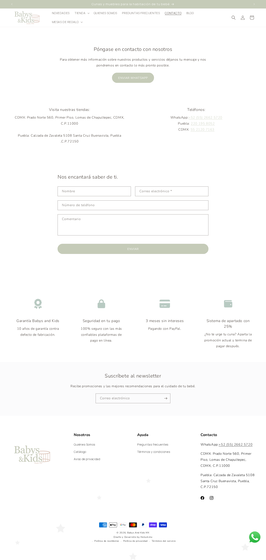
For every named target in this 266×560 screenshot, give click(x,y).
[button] (81, 13)
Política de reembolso (106, 541)
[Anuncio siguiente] (254, 4)
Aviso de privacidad (87, 459)
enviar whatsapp (133, 78)
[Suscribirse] (165, 398)
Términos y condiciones (153, 452)
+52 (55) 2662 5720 (205, 117)
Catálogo (80, 452)
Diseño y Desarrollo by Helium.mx (132, 537)
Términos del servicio (164, 541)
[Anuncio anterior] (11, 4)
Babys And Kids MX (138, 532)
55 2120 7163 (202, 129)
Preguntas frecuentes (152, 444)
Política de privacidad (135, 541)
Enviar (133, 249)
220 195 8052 (203, 123)
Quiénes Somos (84, 444)
